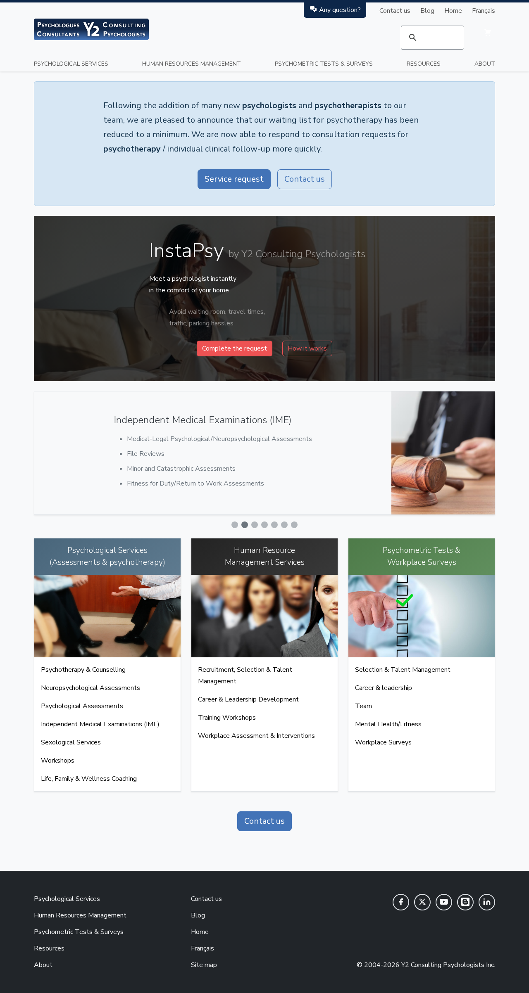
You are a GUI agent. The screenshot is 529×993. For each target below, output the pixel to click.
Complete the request (234, 348)
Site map (204, 964)
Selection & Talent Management (402, 669)
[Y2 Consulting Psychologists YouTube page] (444, 902)
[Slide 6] (284, 524)
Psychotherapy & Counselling (83, 669)
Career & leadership (383, 687)
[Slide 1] (234, 524)
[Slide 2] (244, 524)
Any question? (340, 9)
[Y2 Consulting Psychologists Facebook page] (401, 902)
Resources (424, 64)
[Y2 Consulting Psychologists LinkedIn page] (487, 902)
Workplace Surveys (383, 742)
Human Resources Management (191, 64)
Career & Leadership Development (248, 699)
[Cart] (487, 32)
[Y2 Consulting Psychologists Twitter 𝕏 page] (422, 902)
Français (483, 10)
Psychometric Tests (324, 64)
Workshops (57, 760)
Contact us (394, 10)
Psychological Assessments (82, 706)
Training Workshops (227, 717)
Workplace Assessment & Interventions (256, 735)
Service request (234, 179)
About (484, 64)
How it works (307, 348)
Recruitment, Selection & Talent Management (245, 675)
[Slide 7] (294, 524)
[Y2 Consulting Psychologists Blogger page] (465, 902)
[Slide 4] (264, 524)
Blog (427, 10)
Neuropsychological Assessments (90, 687)
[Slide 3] (254, 524)
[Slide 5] (274, 524)
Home (453, 10)
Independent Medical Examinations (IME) (100, 724)
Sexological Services (71, 742)
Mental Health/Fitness (388, 724)
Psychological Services (71, 64)
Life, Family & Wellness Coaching (89, 778)
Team (363, 706)
